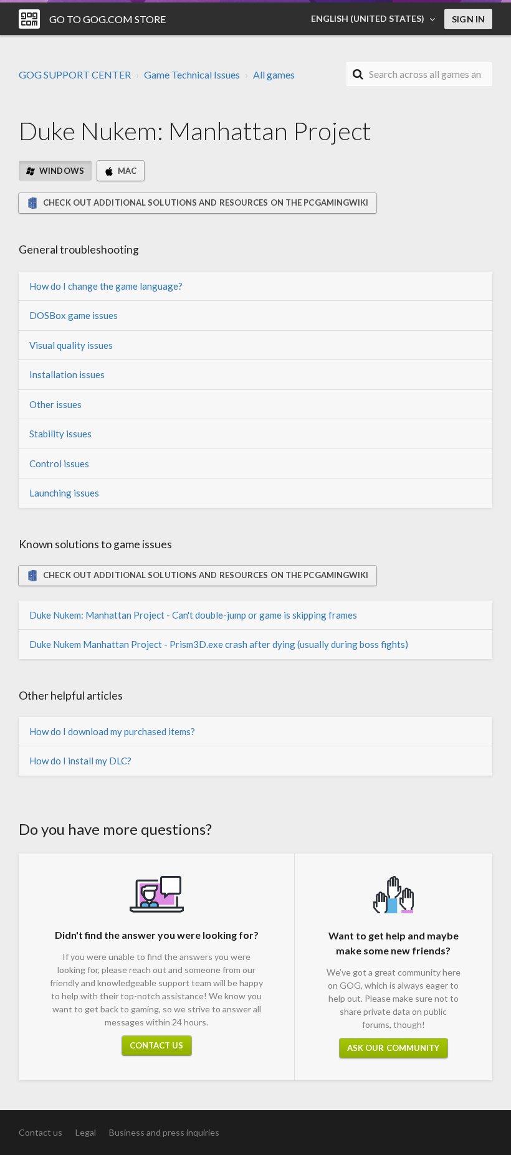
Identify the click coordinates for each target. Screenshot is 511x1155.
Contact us (157, 1045)
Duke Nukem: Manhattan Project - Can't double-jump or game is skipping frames (193, 614)
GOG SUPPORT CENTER (75, 74)
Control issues (59, 463)
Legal (85, 1132)
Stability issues (60, 433)
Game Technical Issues (192, 74)
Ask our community (393, 1048)
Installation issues (67, 374)
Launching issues (64, 492)
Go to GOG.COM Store (107, 19)
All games (274, 74)
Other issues (55, 404)
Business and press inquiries (164, 1132)
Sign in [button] (468, 19)
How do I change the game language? (106, 286)
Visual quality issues (71, 345)
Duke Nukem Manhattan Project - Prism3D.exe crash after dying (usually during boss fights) (218, 644)
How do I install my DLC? (80, 760)
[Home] (29, 19)
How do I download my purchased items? (112, 731)
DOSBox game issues (73, 315)
